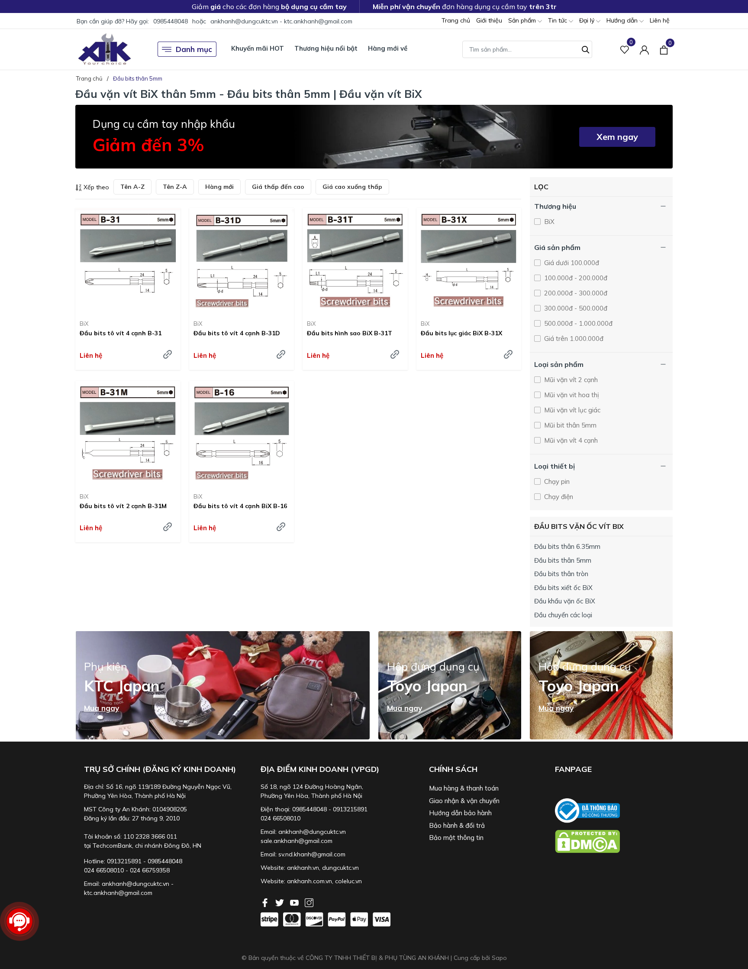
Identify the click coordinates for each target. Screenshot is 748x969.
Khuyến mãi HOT (257, 48)
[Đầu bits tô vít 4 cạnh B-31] (128, 260)
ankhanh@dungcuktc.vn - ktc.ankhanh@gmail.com (281, 21)
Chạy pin (556, 481)
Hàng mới (219, 187)
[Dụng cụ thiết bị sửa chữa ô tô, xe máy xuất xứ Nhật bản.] (104, 49)
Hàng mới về (387, 48)
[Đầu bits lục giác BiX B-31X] (469, 260)
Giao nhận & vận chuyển (464, 801)
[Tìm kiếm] (585, 48)
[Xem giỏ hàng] (663, 49)
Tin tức (558, 20)
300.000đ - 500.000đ (574, 308)
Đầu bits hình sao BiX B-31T (349, 333)
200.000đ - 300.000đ (574, 293)
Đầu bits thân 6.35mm (567, 546)
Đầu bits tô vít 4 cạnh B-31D (236, 333)
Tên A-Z (132, 187)
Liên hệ (660, 20)
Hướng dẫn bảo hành (460, 813)
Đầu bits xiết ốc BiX (563, 587)
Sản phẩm (523, 20)
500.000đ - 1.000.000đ (577, 323)
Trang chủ (456, 20)
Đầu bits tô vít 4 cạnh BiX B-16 (240, 506)
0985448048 (170, 21)
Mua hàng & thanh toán (464, 788)
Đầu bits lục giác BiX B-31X (461, 333)
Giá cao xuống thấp (352, 187)
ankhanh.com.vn (309, 881)
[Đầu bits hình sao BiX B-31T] (355, 260)
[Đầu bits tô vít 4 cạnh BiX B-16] (241, 433)
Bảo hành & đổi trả (457, 825)
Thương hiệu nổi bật (326, 48)
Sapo (499, 958)
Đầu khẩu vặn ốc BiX (564, 601)
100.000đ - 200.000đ (574, 278)
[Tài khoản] (644, 49)
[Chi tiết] (167, 354)
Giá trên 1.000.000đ (572, 338)
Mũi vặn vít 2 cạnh (570, 380)
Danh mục (194, 49)
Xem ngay (617, 136)
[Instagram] (309, 902)
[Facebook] (266, 902)
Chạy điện (557, 497)
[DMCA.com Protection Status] (614, 841)
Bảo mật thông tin (456, 837)
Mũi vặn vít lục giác (571, 410)
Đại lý (587, 20)
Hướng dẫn (622, 20)
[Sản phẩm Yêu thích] (624, 49)
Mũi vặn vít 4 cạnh (570, 440)
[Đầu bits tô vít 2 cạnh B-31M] (128, 433)
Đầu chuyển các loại (563, 615)
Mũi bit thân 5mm (569, 425)
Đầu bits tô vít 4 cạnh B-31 (120, 333)
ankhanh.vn (303, 868)
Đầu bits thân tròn (561, 574)
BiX (84, 323)
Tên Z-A (175, 187)
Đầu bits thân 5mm (562, 560)
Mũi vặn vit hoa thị (570, 395)
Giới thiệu (489, 20)
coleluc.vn (348, 881)
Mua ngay (101, 708)
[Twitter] (280, 902)
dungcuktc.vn (340, 868)
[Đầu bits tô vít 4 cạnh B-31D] (241, 260)
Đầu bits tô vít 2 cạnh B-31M (123, 506)
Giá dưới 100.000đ (570, 263)
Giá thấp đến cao (278, 187)
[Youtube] (295, 902)
